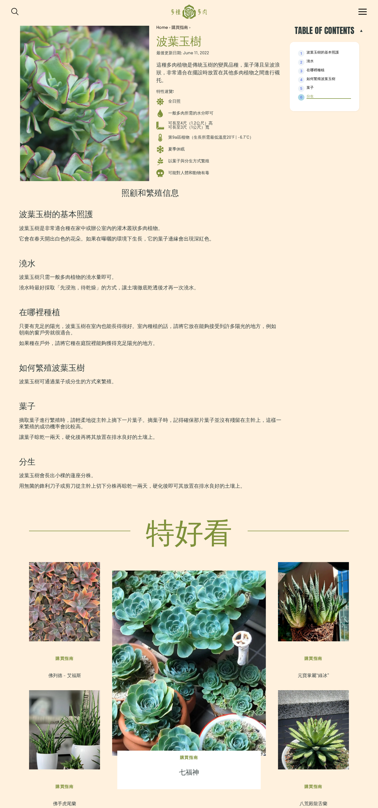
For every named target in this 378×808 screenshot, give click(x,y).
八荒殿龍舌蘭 (313, 804)
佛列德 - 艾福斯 (64, 675)
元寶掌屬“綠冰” (313, 675)
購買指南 (180, 27)
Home (162, 27)
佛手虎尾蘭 (64, 804)
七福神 (189, 772)
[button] (362, 11)
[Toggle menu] (16, 11)
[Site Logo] (189, 11)
